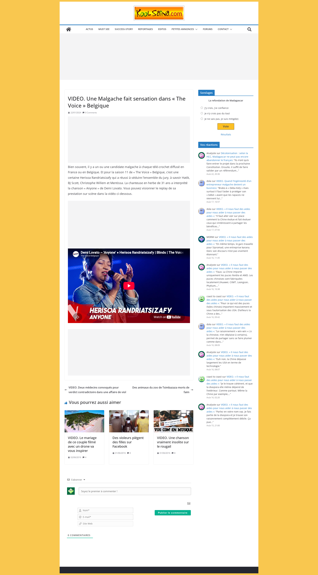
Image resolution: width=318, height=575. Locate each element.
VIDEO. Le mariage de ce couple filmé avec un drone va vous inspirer (82, 444)
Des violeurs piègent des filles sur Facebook (128, 442)
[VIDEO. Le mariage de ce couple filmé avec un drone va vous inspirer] (84, 421)
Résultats (226, 134)
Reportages (145, 29)
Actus (89, 29)
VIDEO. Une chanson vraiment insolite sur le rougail (173, 442)
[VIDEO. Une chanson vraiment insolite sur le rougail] (173, 421)
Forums (207, 29)
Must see (103, 29)
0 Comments (91, 112)
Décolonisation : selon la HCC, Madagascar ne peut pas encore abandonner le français (227, 157)
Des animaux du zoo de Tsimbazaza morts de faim (160, 390)
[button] (196, 29)
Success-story (124, 29)
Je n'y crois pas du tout (217, 113)
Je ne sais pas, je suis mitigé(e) (221, 118)
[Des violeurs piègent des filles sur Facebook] (129, 421)
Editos (162, 29)
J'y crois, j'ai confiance (217, 108)
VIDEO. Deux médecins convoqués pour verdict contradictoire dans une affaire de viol (97, 390)
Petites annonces (183, 29)
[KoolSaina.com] (69, 29)
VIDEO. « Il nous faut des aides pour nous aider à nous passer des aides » (228, 212)
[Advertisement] (159, 56)
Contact (223, 29)
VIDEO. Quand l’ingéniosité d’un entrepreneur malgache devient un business (229, 184)
